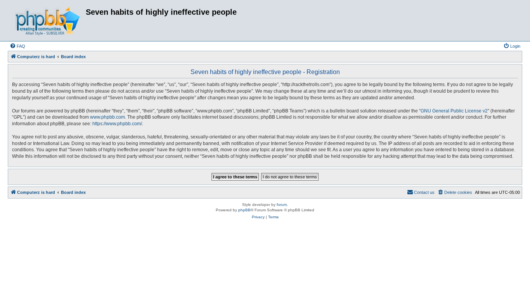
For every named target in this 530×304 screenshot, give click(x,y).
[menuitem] (17, 46)
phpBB (244, 210)
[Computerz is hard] (48, 20)
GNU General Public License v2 (454, 111)
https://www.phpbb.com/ (117, 123)
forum (282, 204)
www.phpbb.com (107, 117)
